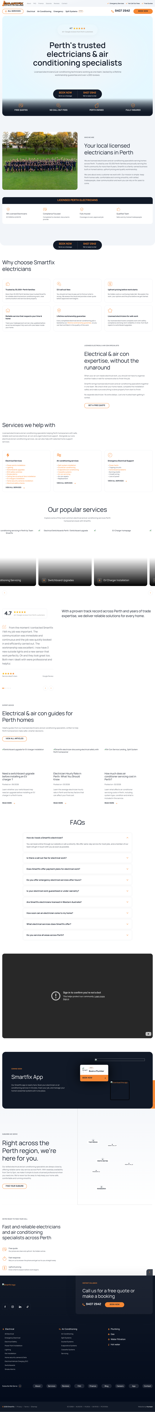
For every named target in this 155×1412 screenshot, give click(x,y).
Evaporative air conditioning (68, 470)
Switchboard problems (117, 470)
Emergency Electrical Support (121, 461)
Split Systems (66, 1338)
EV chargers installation (15, 479)
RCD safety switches (14, 472)
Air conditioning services (68, 461)
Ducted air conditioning (66, 467)
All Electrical (9, 1334)
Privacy (19, 1407)
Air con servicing (64, 474)
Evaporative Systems (69, 1346)
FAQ (79, 1386)
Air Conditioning (67, 1334)
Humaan (149, 1407)
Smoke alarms (12, 474)
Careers (120, 1386)
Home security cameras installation (20, 481)
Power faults (113, 465)
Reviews (65, 1386)
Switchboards (10, 1365)
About (37, 1386)
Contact (147, 1386)
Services (51, 1386)
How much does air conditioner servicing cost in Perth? (120, 776)
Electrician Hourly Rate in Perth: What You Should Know (67, 776)
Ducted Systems (67, 1342)
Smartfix (11, 1407)
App (133, 1386)
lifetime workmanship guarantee (79, 323)
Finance (93, 1386)
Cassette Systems (68, 1350)
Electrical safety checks (16, 483)
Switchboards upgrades (16, 470)
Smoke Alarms (10, 1369)
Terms (26, 1407)
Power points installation (16, 465)
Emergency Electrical (12, 1338)
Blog (106, 1386)
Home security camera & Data (16, 1357)
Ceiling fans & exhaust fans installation (21, 476)
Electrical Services (14, 461)
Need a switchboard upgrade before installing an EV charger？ (18, 776)
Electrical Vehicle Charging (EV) (16, 1361)
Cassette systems (64, 472)
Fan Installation (10, 1353)
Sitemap (34, 1407)
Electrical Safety (11, 1342)
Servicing (64, 1353)
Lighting (10, 467)
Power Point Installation (13, 1346)
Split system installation (67, 465)
